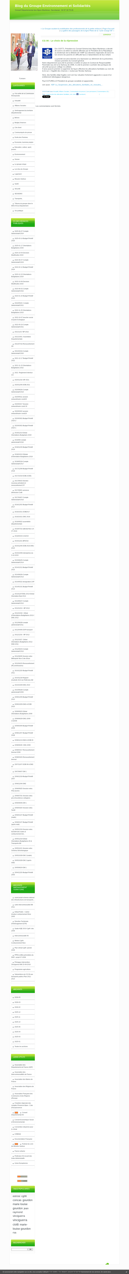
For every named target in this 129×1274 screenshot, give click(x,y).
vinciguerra (20, 1220)
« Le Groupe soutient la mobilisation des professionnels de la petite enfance (71, 29)
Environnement (20, 154)
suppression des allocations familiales (57, 94)
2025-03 (17, 1037)
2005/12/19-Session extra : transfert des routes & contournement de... (22, 831)
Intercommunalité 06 (22, 936)
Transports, (18, 198)
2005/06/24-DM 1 (21, 867)
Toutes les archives (21, 1046)
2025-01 (17, 1041)
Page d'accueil (108, 29)
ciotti (16, 1224)
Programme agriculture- (23, 969)
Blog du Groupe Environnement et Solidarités (52, 6)
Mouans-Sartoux (20, 179)
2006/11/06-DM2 (20, 784)
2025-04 (17, 1032)
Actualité (18, 101)
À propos (22, 78)
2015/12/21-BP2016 (21, 541)
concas (17, 1200)
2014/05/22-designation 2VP (24, 582)
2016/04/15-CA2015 (22, 536)
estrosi (16, 1196)
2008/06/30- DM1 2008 (22, 745)
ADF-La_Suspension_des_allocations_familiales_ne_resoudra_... (77, 85)
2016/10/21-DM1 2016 (22, 517)
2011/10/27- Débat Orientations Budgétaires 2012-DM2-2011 (22, 642)
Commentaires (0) (102, 91)
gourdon (28, 1200)
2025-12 (17, 1012)
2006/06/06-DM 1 (21, 803)
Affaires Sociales (20, 105)
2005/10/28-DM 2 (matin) (23, 855)
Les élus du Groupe (21, 169)
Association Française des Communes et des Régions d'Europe (22, 1096)
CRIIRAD (18, 1134)
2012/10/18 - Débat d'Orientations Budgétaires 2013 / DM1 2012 (22, 615)
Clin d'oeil (18, 127)
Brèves (17, 118)
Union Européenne (21, 1163)
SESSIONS (18, 194)
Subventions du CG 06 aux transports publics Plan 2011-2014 (22, 976)
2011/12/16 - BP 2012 (22, 635)
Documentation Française (23, 1139)
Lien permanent (91, 91)
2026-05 (17, 997)
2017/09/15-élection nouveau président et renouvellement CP (19, 483)
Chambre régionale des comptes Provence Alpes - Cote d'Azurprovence (22, 1105)
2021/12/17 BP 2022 (22, 332)
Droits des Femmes (21, 137)
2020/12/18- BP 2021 (22, 380)
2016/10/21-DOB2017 (22, 512)
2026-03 (17, 1002)
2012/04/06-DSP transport (24, 630)
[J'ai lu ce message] (126, 1272)
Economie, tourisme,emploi (24, 142)
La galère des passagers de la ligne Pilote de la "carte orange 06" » (87, 31)
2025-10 (17, 1022)
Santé (17, 184)
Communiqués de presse (23, 132)
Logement (18, 174)
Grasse (17, 159)
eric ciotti (72, 94)
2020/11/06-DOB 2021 (22, 385)
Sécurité (17, 189)
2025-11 (17, 1017)
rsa (14, 1232)
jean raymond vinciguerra (20, 1212)
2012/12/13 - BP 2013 (22, 608)
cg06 (24, 1196)
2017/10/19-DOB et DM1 (23, 476)
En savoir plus (106, 1272)
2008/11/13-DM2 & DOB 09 (24, 740)
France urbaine (20, 1151)
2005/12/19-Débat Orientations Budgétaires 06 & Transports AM (21, 841)
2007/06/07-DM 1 (21, 771)
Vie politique (19, 211)
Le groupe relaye (20, 164)
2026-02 (17, 1007)
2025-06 (17, 1027)
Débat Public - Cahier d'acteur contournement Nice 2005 (21, 914)
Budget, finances (20, 123)
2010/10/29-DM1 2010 (22, 685)
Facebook (81, 94)
